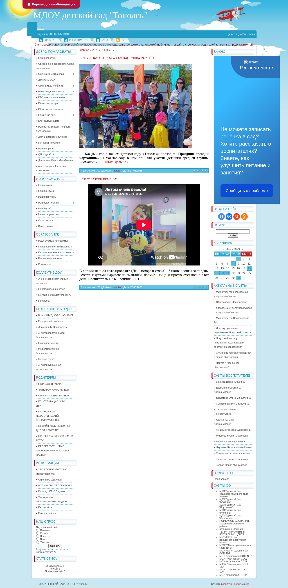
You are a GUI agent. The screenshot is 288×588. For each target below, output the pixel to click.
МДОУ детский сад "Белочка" (230, 500)
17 (243, 268)
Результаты (42, 549)
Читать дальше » (116, 162)
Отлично (45, 530)
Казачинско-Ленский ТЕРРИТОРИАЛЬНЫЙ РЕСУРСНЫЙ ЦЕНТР (232, 532)
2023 (95, 50)
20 (222, 273)
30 (238, 277)
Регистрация (78, 40)
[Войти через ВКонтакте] (229, 216)
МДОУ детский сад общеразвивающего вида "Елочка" (233, 494)
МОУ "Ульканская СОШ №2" (235, 556)
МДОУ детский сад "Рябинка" (230, 511)
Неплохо (45, 536)
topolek (117, 170)
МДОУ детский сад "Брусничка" (230, 506)
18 (249, 268)
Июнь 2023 (233, 249)
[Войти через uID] (221, 216)
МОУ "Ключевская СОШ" (233, 558)
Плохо (43, 539)
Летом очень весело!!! (99, 179)
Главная (50, 40)
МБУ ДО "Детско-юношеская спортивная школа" (232, 540)
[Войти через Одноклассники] (244, 216)
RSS (123, 40)
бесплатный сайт (231, 584)
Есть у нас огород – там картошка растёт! (116, 58)
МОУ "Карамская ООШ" (233, 575)
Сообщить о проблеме (247, 190)
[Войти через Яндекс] (236, 216)
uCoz (246, 584)
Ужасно (44, 542)
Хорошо (44, 533)
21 (227, 273)
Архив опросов (59, 549)
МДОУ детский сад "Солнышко (230, 516)
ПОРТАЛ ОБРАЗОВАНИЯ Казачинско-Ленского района (234, 523)
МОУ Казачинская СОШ (233, 561)
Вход (104, 40)
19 (216, 273)
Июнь (104, 50)
